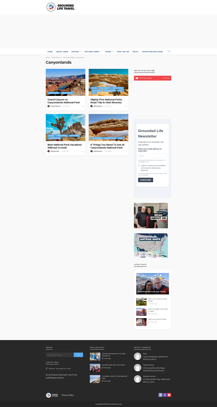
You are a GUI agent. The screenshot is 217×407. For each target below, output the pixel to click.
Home (50, 52)
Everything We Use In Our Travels (152, 292)
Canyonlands (54, 93)
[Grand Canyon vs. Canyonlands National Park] (65, 82)
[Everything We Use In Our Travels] (152, 283)
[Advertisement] (108, 31)
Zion (94, 93)
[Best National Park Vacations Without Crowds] (65, 127)
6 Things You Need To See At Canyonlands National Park (107, 146)
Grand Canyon (67, 93)
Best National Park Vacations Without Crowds (64, 146)
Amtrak (75, 52)
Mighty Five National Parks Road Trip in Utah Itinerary (106, 101)
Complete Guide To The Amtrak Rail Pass (114, 377)
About (135, 52)
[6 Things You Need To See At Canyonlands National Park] (108, 127)
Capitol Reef (96, 90)
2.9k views (108, 106)
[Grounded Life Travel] (62, 7)
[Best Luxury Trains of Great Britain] (141, 302)
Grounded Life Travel (63, 368)
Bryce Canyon (105, 88)
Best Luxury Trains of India (157, 319)
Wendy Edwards (56, 106)
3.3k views (67, 106)
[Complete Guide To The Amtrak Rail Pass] (95, 379)
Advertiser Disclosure (152, 52)
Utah (120, 90)
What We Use (123, 52)
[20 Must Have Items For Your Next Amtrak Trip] (95, 356)
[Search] (169, 51)
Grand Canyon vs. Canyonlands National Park (63, 101)
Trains (108, 52)
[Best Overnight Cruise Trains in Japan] (141, 312)
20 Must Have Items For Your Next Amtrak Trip (114, 355)
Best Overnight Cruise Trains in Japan (158, 310)
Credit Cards (62, 52)
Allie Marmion (97, 106)
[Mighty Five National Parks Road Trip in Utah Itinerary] (108, 82)
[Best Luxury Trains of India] (141, 322)
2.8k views (65, 151)
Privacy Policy (68, 395)
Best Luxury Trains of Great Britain (157, 300)
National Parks (92, 52)
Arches (94, 88)
